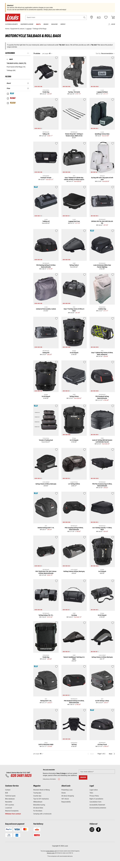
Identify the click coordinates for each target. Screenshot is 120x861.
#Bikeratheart (37, 802)
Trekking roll (45, 221)
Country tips (37, 796)
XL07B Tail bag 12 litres (102, 700)
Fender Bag (46, 92)
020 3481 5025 (20, 776)
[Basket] (113, 17)
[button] (84, 17)
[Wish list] (106, 17)
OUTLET (13, 102)
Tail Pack (74, 744)
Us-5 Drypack (102, 571)
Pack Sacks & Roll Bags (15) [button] (16, 67)
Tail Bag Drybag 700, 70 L (46, 615)
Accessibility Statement (97, 805)
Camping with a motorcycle (42, 814)
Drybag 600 (46, 352)
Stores (63, 793)
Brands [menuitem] (46, 24)
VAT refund (65, 799)
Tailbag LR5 (45, 134)
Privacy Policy (94, 796)
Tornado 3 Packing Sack (46, 440)
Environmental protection (98, 808)
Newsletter (8, 802)
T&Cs (91, 793)
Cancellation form (95, 802)
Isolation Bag (102, 309)
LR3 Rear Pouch (102, 744)
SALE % (13, 98)
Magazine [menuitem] (54, 24)
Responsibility (66, 802)
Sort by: (98, 53)
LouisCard (8, 808)
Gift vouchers (9, 805)
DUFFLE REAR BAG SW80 (46, 744)
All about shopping (67, 796)
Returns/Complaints (11, 811)
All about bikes (38, 808)
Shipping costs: (51, 853)
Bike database (10, 799)
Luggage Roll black (102, 92)
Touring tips (37, 793)
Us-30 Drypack (46, 396)
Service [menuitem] (62, 24)
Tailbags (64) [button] (11, 70)
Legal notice (94, 790)
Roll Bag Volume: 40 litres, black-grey (74, 571)
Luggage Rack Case (74, 221)
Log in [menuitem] (113, 24)
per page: (45, 53)
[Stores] (91, 17)
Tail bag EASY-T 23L (46, 700)
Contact (7, 790)
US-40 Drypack (102, 615)
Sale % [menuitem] (38, 24)
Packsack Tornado (45, 177)
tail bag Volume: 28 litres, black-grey (46, 484)
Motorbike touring (39, 805)
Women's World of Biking (41, 790)
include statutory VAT (51, 851)
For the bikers (37, 811)
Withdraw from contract (13, 814)
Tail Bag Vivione (74, 396)
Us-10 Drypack (74, 440)
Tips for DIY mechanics (41, 799)
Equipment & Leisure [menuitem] (27, 24)
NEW (12, 93)
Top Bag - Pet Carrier (74, 92)
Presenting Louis (66, 790)
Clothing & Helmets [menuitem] (11, 24)
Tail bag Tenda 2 (74, 265)
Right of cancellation (96, 799)
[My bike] (99, 17)
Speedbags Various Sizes (102, 134)
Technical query (10, 796)
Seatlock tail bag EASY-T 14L (46, 527)
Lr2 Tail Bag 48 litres (74, 484)
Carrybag (74, 615)
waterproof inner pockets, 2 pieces (46, 309)
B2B (6, 793)
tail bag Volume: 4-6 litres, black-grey (102, 657)
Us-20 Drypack (74, 352)
